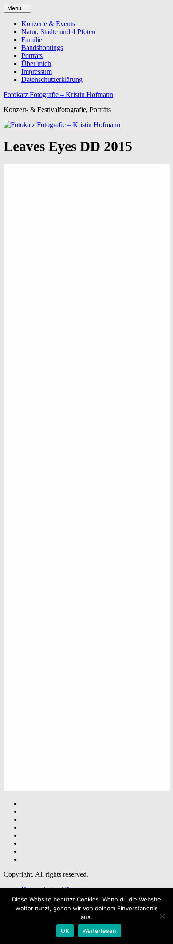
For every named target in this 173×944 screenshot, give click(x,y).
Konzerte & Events (48, 23)
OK (65, 930)
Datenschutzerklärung (52, 79)
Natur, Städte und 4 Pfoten (58, 31)
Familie (31, 39)
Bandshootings (42, 47)
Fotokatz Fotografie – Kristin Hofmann (58, 94)
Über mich (36, 63)
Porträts (32, 55)
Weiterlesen (100, 930)
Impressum (36, 71)
